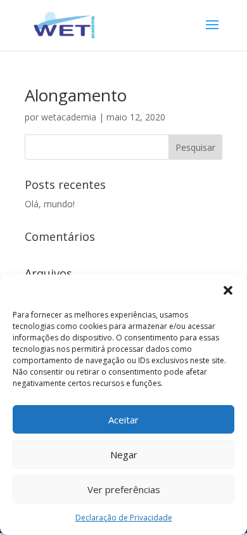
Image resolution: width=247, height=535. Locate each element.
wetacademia (68, 117)
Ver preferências (123, 489)
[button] (228, 290)
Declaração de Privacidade (123, 517)
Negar (123, 454)
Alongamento (76, 95)
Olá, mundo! (50, 204)
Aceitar (123, 419)
